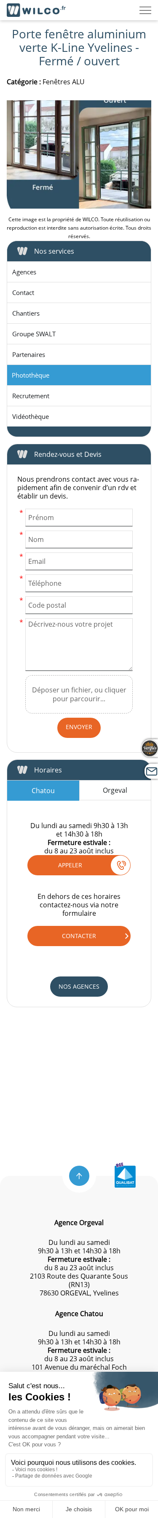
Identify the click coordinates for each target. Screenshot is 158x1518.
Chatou (43, 790)
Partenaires (28, 354)
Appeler (70, 865)
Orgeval (115, 790)
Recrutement (30, 396)
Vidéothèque (30, 416)
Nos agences (79, 986)
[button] (79, 1176)
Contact (23, 292)
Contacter (79, 936)
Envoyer (79, 727)
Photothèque (30, 375)
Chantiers (26, 313)
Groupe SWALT (34, 334)
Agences (24, 272)
